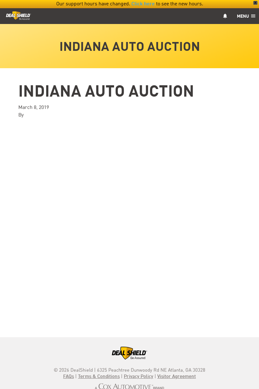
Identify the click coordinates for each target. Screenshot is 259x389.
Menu (243, 16)
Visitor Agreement (176, 376)
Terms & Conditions (99, 376)
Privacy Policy (138, 376)
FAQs (68, 376)
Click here (143, 4)
